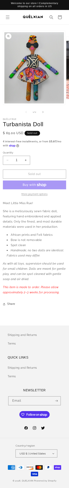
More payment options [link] (34, 194)
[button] (7, 17)
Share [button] (11, 303)
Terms (12, 343)
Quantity (8, 152)
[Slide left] (26, 112)
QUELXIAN (27, 481)
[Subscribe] (56, 400)
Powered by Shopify (45, 481)
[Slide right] (43, 112)
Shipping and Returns (22, 334)
